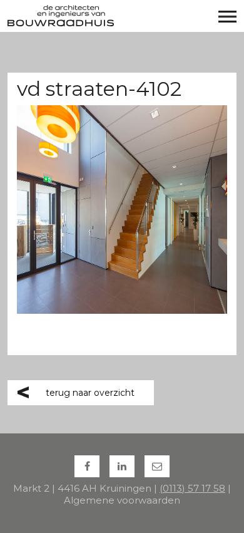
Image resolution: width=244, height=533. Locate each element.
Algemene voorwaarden (122, 500)
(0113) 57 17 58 (192, 488)
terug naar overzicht (90, 392)
